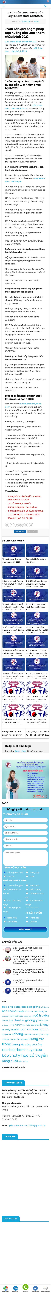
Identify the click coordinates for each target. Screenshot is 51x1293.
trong (6, 1044)
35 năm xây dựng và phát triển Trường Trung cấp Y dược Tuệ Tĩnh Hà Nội (29, 972)
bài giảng (34, 1007)
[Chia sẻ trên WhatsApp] (7, 525)
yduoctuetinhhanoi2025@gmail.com (27, 1125)
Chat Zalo (15, 1291)
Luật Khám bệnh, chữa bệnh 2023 (21, 42)
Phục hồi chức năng (32, 1034)
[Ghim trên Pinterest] (26, 525)
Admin (36, 22)
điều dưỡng (23, 1061)
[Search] (45, 6)
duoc (40, 1020)
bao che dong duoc (15, 1007)
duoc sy (7, 1025)
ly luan (12, 1030)
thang (19, 1039)
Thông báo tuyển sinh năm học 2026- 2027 (28, 981)
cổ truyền (41, 1015)
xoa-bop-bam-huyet (19, 1050)
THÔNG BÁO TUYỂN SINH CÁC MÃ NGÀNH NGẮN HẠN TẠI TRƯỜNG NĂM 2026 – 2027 (29, 991)
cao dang (39, 1011)
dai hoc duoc (7, 1021)
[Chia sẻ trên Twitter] (17, 525)
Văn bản (32, 532)
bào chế (7, 1011)
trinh (41, 1039)
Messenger (35, 1291)
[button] (3, 6)
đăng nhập (20, 751)
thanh (25, 1039)
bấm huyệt (18, 1011)
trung (16, 1044)
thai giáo (13, 1039)
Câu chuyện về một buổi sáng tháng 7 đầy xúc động (27, 949)
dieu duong (20, 1020)
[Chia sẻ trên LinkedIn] (31, 525)
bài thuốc (45, 1007)
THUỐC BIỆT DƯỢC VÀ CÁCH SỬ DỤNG (26, 511)
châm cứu (19, 1016)
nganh (43, 1029)
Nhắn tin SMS (45, 1291)
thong (33, 1039)
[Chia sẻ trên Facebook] (12, 525)
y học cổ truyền (33, 1056)
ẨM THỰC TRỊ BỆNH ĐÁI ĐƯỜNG (22, 507)
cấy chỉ (31, 1016)
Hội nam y (16, 1025)
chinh (12, 1016)
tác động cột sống (31, 1045)
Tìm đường (5, 1291)
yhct (13, 1056)
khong (44, 1025)
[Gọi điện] (25, 1287)
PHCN (11, 1034)
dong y (32, 1020)
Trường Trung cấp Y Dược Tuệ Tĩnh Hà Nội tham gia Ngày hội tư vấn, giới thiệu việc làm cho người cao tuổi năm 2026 (29, 960)
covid (26, 1016)
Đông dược (10, 1061)
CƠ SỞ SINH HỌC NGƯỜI (19, 504)
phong (18, 1034)
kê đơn (5, 1030)
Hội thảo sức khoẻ (31, 1025)
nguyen (5, 1034)
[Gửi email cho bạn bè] (21, 525)
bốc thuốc (29, 1011)
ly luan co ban (27, 1029)
